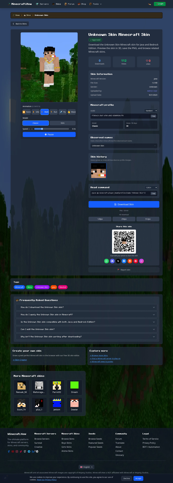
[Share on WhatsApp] (106, 261)
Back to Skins (21, 24)
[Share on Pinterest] (135, 261)
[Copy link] (141, 261)
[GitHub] (25, 451)
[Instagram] (17, 451)
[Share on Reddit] (130, 261)
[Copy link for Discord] (112, 261)
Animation (31, 106)
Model (25, 118)
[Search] (149, 4)
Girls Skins (67, 447)
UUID (93, 111)
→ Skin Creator (20, 359)
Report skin (124, 270)
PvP (36, 451)
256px (124, 219)
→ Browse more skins (99, 355)
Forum (71, 4)
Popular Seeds (95, 447)
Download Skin (126, 204)
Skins (58, 4)
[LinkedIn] (33, 451)
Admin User (152, 91)
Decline (126, 478)
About (118, 447)
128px (100, 219)
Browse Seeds (95, 438)
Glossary (120, 455)
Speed (28, 129)
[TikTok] (21, 451)
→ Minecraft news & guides (101, 361)
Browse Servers (41, 438)
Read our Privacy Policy (46, 479)
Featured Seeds (96, 442)
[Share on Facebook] (124, 261)
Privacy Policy (149, 442)
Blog (84, 4)
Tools (96, 4)
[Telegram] (29, 451)
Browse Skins (68, 438)
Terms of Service (150, 438)
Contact (119, 451)
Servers (44, 4)
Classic (36, 123)
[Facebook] (8, 451)
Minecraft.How (22, 4)
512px (147, 219)
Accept (138, 478)
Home (18, 15)
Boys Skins (67, 442)
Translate (120, 442)
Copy (153, 116)
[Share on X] (118, 261)
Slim (62, 123)
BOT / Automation (151, 447)
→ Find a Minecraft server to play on (105, 358)
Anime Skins (67, 451)
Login (161, 4)
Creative (38, 447)
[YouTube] (13, 451)
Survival (38, 442)
